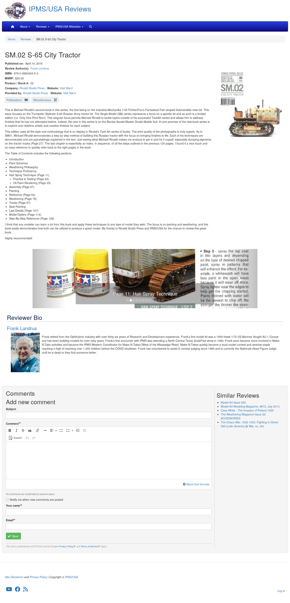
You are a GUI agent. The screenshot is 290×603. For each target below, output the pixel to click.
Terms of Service (89, 546)
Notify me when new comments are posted (36, 500)
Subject (11, 409)
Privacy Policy (66, 546)
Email (9, 520)
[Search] (90, 26)
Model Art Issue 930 (233, 402)
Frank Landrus (40, 68)
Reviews (26, 39)
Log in (281, 591)
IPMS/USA (71, 577)
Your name (13, 505)
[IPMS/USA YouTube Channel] (9, 590)
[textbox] (108, 460)
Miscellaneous (42, 100)
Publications (14, 100)
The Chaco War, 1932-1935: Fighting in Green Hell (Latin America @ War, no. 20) (250, 424)
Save (14, 536)
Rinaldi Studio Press (32, 88)
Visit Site (65, 88)
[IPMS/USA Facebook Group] (17, 590)
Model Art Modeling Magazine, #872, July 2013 (250, 406)
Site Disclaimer (14, 577)
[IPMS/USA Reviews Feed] (25, 590)
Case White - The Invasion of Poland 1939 (247, 410)
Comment (12, 423)
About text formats (197, 484)
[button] (145, 278)
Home (11, 39)
